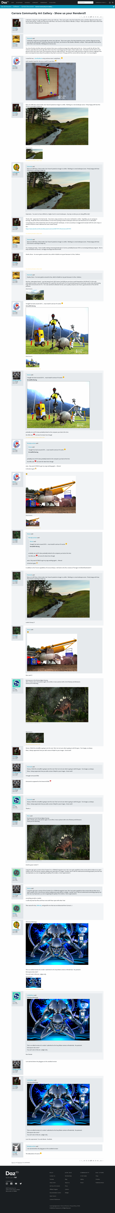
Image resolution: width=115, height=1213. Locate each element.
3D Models (27, 2)
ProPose (15, 1152)
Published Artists (100, 1182)
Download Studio (100, 2)
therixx (14, 877)
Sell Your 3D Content (55, 1186)
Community (35, 2)
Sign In (13, 1162)
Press (66, 1186)
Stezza (14, 66)
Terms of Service (65, 1206)
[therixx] (17, 873)
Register (19, 1162)
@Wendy (39, 905)
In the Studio (83, 1176)
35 (86, 17)
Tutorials (52, 1179)
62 (101, 17)
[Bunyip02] (17, 535)
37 (91, 17)
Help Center (53, 1182)
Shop (12, 2)
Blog (66, 1179)
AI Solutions (52, 2)
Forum (81, 1182)
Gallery (82, 1179)
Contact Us (52, 1176)
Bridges (67, 1192)
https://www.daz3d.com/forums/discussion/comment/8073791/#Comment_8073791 (48, 229)
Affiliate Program (54, 1189)
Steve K (15, 43)
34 (84, 17)
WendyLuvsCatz (17, 380)
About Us (67, 1182)
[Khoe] (17, 683)
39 (95, 17)
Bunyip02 (15, 539)
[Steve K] (17, 39)
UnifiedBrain (16, 172)
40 (97, 17)
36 (88, 17)
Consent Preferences (55, 1199)
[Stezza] (17, 61)
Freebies (98, 1179)
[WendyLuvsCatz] (17, 376)
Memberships (43, 2)
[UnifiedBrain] (17, 167)
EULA (78, 1206)
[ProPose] (17, 1147)
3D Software (19, 2)
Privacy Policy (73, 1206)
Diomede (15, 28)
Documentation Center (55, 1192)
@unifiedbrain (38, 58)
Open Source (53, 1196)
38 (93, 17)
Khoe (14, 688)
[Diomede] (17, 23)
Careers (67, 1189)
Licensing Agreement (55, 1206)
